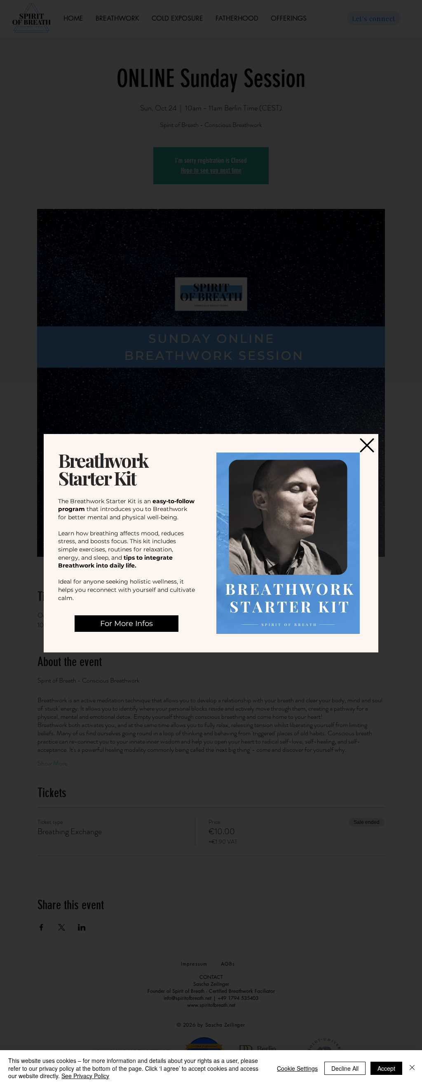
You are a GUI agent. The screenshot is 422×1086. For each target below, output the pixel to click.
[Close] (412, 1068)
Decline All (345, 1068)
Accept (386, 1068)
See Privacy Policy (85, 1076)
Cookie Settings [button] (297, 1068)
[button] (367, 445)
